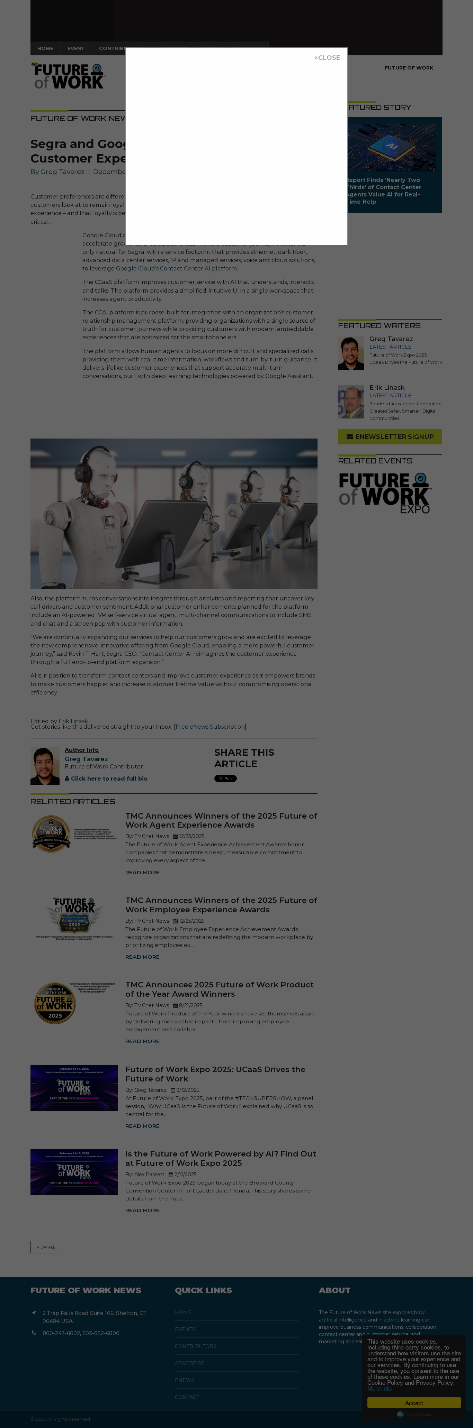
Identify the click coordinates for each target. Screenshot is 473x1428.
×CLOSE (327, 58)
